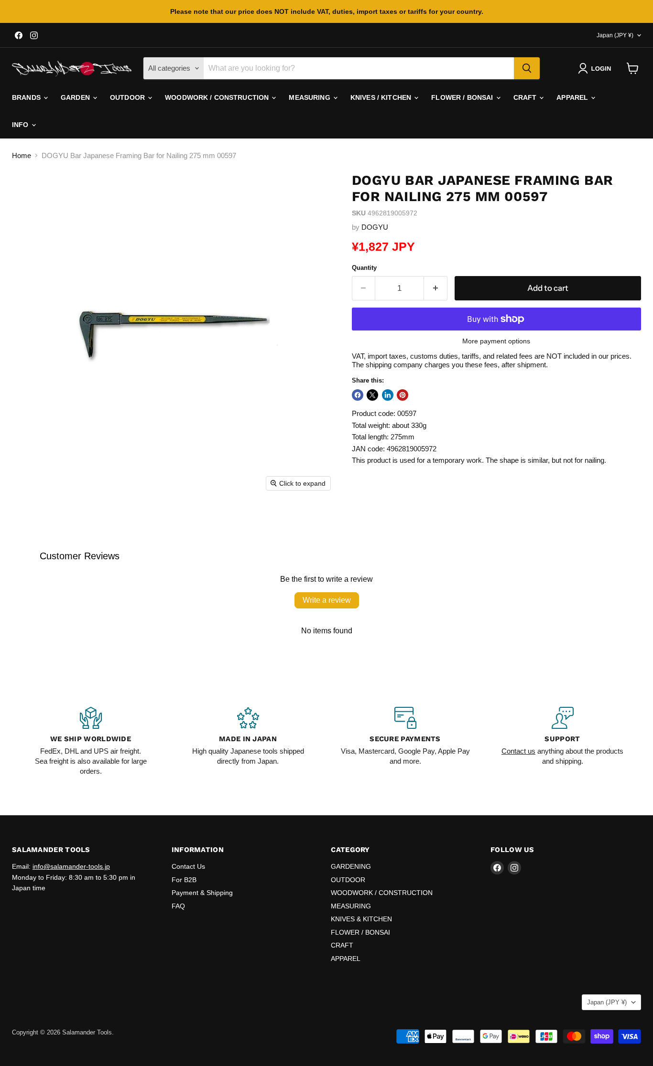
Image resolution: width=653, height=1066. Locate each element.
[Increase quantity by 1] (435, 288)
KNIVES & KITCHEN (361, 919)
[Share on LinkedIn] (387, 395)
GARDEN (76, 97)
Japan (615, 35)
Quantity (364, 267)
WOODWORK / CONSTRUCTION (218, 97)
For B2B (184, 880)
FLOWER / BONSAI (463, 97)
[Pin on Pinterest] (402, 395)
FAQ (178, 906)
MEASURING (310, 97)
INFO (21, 124)
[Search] (527, 68)
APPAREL (573, 97)
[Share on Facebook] (357, 395)
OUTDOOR (128, 97)
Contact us (518, 751)
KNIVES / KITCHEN (381, 97)
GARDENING (351, 866)
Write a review (327, 600)
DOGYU (374, 227)
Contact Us (188, 866)
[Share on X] (372, 395)
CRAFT (526, 97)
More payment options (496, 341)
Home (21, 155)
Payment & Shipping (202, 892)
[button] (596, 68)
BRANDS (27, 97)
